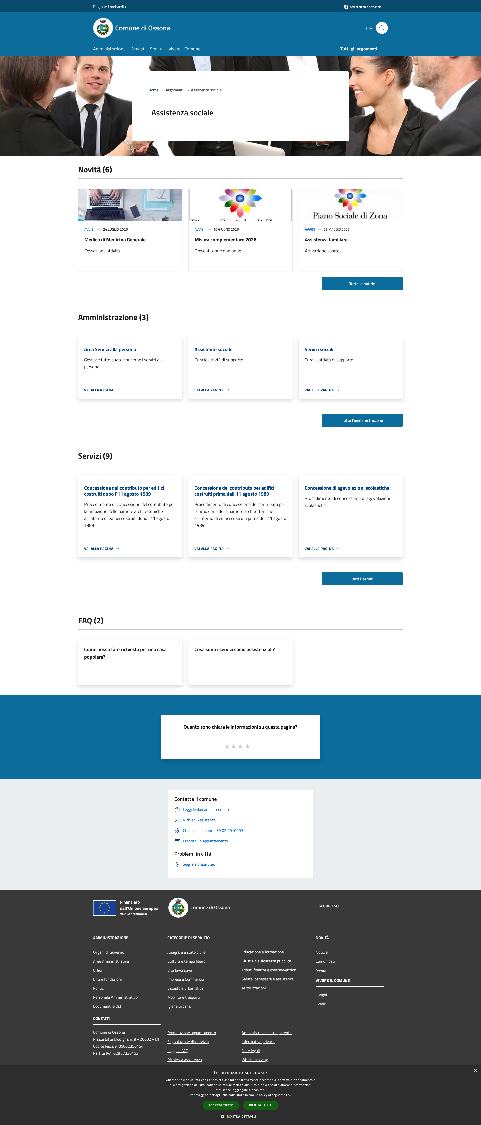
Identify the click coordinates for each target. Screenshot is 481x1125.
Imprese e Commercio (185, 979)
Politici (99, 988)
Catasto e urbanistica (185, 988)
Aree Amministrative (111, 961)
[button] (240, 1116)
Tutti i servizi (362, 579)
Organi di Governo (108, 952)
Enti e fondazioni (107, 979)
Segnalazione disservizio (188, 1042)
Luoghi (321, 995)
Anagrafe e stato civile (186, 952)
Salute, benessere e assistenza (268, 979)
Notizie (322, 952)
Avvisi (89, 229)
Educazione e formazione (263, 952)
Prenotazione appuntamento (191, 1033)
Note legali (251, 1051)
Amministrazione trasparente (267, 1033)
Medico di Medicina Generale (115, 239)
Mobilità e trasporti (183, 997)
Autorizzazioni (254, 988)
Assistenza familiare (326, 239)
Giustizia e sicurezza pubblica (266, 961)
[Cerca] (382, 28)
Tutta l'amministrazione (362, 420)
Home (153, 90)
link (288, 1095)
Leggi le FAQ (177, 1051)
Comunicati (325, 961)
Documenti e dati (107, 1006)
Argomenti (175, 90)
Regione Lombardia (109, 7)
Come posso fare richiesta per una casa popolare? (125, 653)
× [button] (475, 1070)
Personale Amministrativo (115, 997)
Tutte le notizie (362, 283)
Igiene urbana (179, 1006)
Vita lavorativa (179, 970)
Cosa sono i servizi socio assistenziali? (234, 649)
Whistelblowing (255, 1060)
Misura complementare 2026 (225, 239)
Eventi (321, 1004)
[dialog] (240, 1095)
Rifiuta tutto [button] (261, 1105)
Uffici (97, 970)
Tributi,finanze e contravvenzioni (269, 970)
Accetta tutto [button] (221, 1105)
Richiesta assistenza (184, 1060)
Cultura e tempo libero (186, 961)
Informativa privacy (258, 1042)
